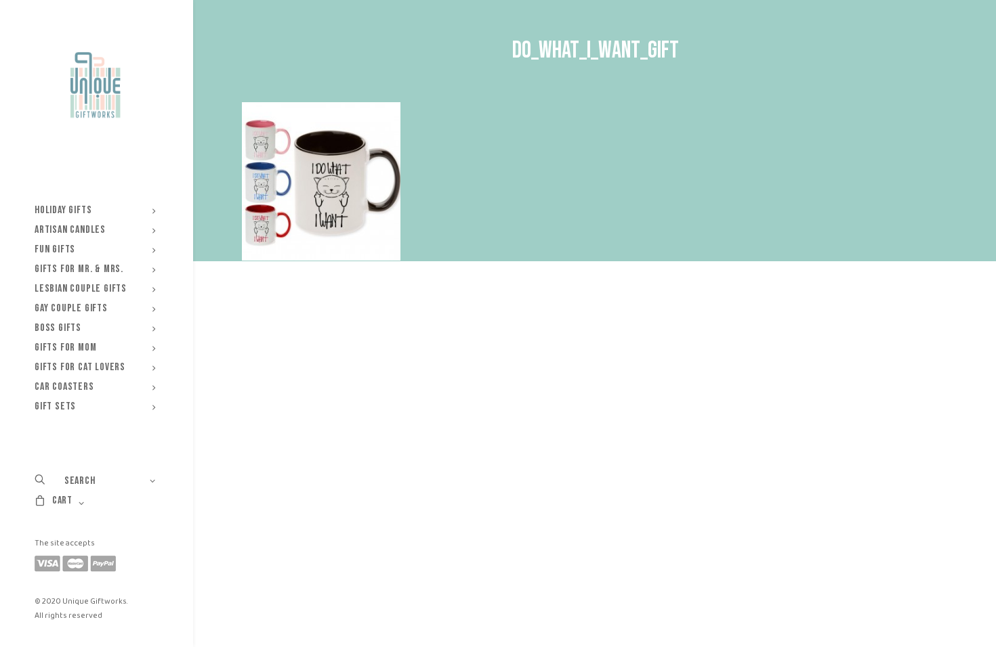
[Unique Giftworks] (95, 85)
